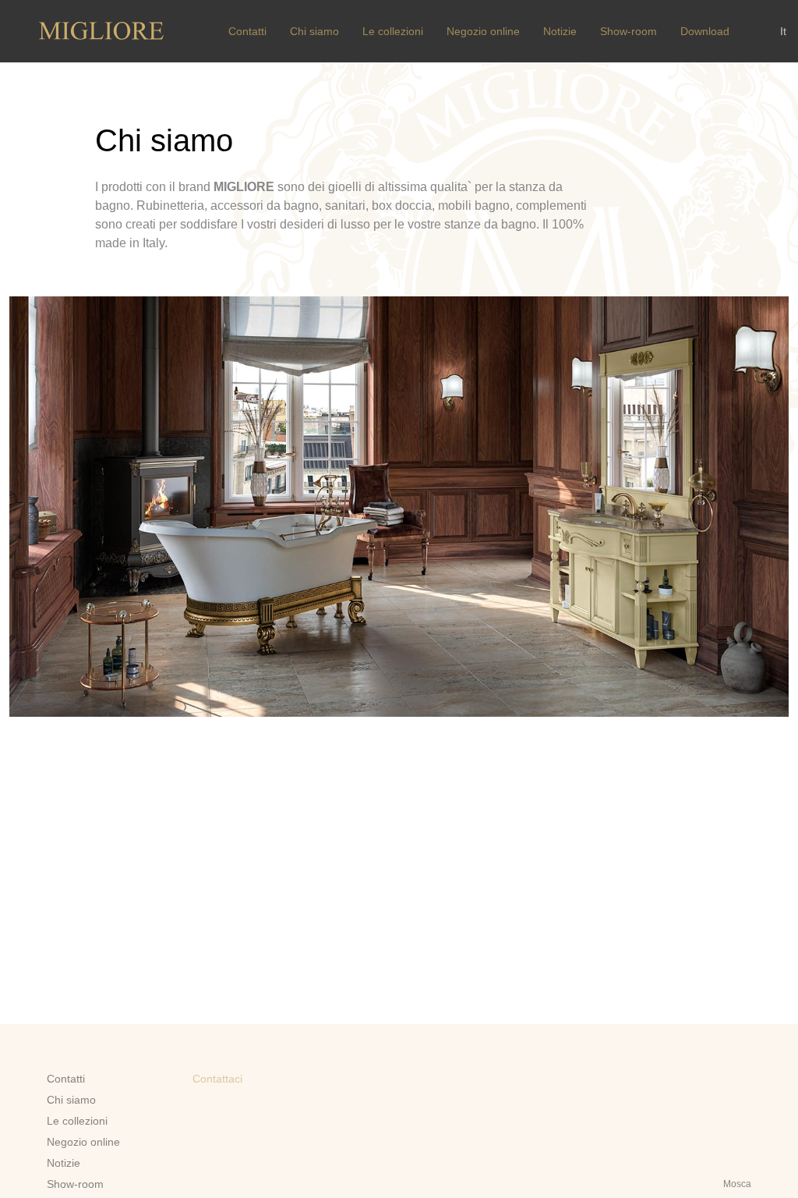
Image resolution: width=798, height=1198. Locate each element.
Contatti (247, 31)
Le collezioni (392, 31)
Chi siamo (314, 31)
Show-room (628, 31)
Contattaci (217, 1078)
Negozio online (483, 31)
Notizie (560, 31)
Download (704, 31)
